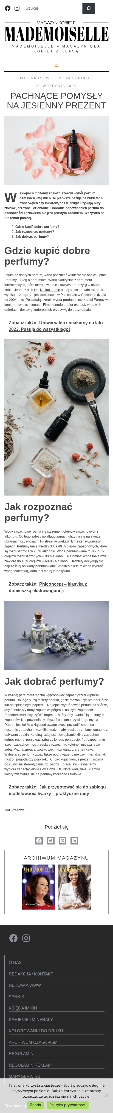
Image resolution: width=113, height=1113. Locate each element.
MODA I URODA (74, 78)
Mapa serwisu (24, 1076)
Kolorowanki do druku (36, 1030)
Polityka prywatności (67, 1105)
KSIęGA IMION (23, 1008)
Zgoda (35, 1105)
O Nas (15, 962)
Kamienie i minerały (31, 1019)
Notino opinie (50, 290)
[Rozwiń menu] (56, 64)
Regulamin (21, 1053)
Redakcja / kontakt (31, 974)
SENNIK (16, 996)
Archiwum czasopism (33, 1042)
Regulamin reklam (30, 1065)
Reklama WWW (25, 985)
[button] (39, 840)
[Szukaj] (89, 8)
